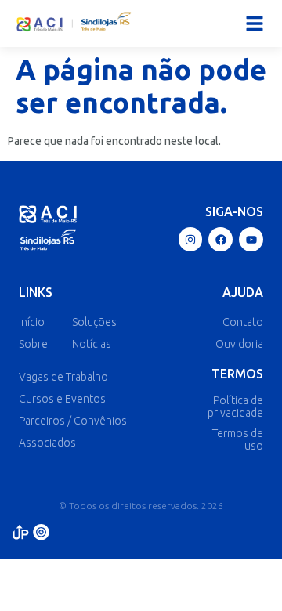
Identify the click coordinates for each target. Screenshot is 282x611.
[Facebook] (220, 239)
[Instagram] (191, 239)
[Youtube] (251, 239)
